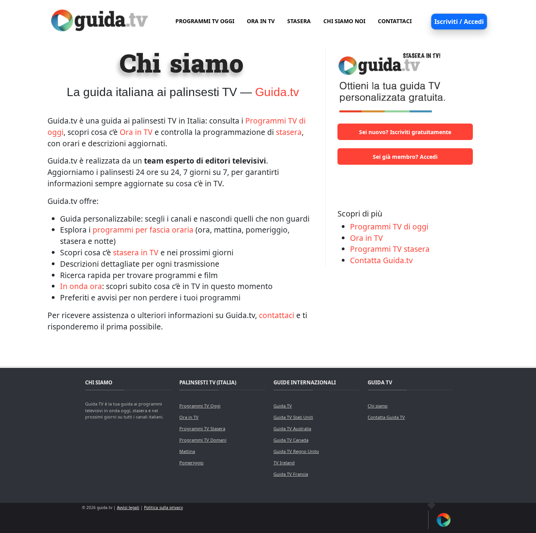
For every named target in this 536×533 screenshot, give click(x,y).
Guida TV (282, 406)
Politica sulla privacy (163, 507)
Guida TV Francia (290, 474)
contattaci (276, 315)
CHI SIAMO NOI (344, 21)
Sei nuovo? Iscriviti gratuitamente (405, 132)
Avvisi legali (128, 507)
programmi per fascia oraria (143, 229)
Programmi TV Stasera (202, 428)
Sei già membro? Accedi (405, 156)
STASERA (299, 21)
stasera (289, 132)
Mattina (187, 451)
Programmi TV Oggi (200, 406)
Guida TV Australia (292, 428)
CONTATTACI (395, 21)
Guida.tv (277, 91)
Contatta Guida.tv (381, 260)
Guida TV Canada (290, 440)
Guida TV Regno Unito (296, 451)
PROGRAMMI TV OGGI (204, 21)
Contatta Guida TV (386, 417)
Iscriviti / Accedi (459, 21)
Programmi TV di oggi (389, 226)
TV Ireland (284, 463)
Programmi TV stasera (390, 249)
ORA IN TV (261, 21)
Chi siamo (378, 406)
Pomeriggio (191, 463)
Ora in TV (136, 132)
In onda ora (81, 286)
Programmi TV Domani (202, 440)
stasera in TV (136, 252)
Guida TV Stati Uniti (293, 417)
